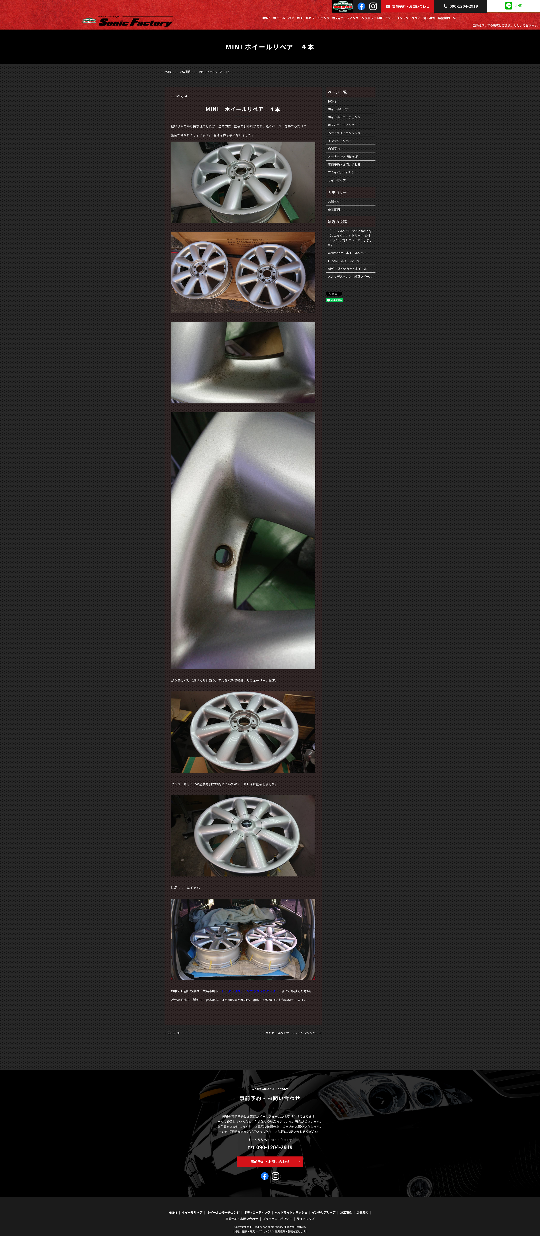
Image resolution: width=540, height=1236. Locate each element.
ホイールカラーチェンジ (313, 18)
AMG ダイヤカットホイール (347, 268)
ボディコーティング (345, 18)
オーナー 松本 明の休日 (343, 156)
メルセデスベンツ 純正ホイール (350, 276)
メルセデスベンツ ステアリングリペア (292, 1033)
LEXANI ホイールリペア (345, 261)
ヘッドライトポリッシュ (377, 18)
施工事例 (429, 18)
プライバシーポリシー (343, 172)
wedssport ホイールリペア (347, 253)
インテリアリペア (408, 18)
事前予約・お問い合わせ (410, 6)
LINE (518, 5)
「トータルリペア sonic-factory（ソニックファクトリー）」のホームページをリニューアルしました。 (350, 238)
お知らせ (334, 201)
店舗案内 (444, 18)
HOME (266, 18)
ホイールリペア (283, 18)
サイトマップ (337, 180)
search (454, 18)
